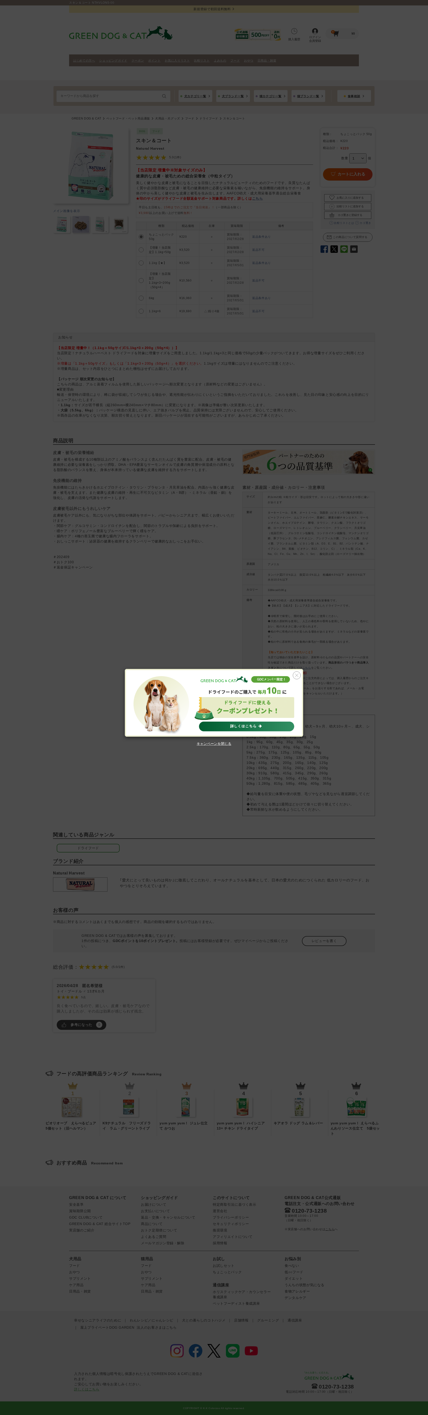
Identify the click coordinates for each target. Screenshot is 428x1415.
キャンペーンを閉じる (214, 744)
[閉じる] (297, 675)
